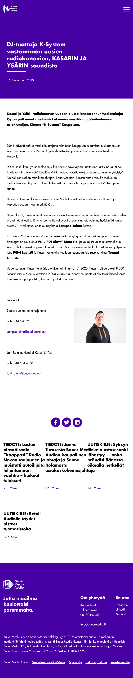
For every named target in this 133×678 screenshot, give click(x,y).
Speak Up (75, 662)
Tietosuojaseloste (96, 662)
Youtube (121, 614)
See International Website (48, 662)
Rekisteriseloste (120, 662)
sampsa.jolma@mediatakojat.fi (26, 332)
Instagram (122, 605)
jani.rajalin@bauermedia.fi (24, 373)
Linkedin (121, 609)
